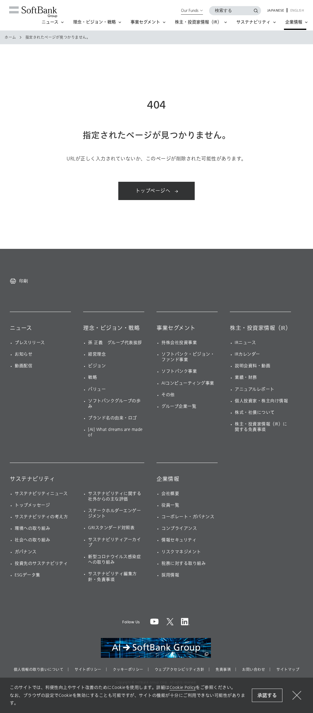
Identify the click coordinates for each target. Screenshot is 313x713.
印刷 (23, 280)
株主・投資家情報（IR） (260, 328)
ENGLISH (297, 11)
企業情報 (167, 479)
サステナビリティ (32, 479)
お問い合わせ (253, 670)
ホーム (10, 37)
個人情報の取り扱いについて (39, 670)
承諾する (267, 695)
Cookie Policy (183, 687)
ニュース (21, 328)
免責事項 (223, 670)
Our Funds (189, 10)
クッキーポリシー (128, 670)
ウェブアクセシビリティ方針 (179, 670)
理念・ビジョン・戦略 (111, 328)
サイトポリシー (88, 670)
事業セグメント (176, 328)
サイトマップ (287, 670)
